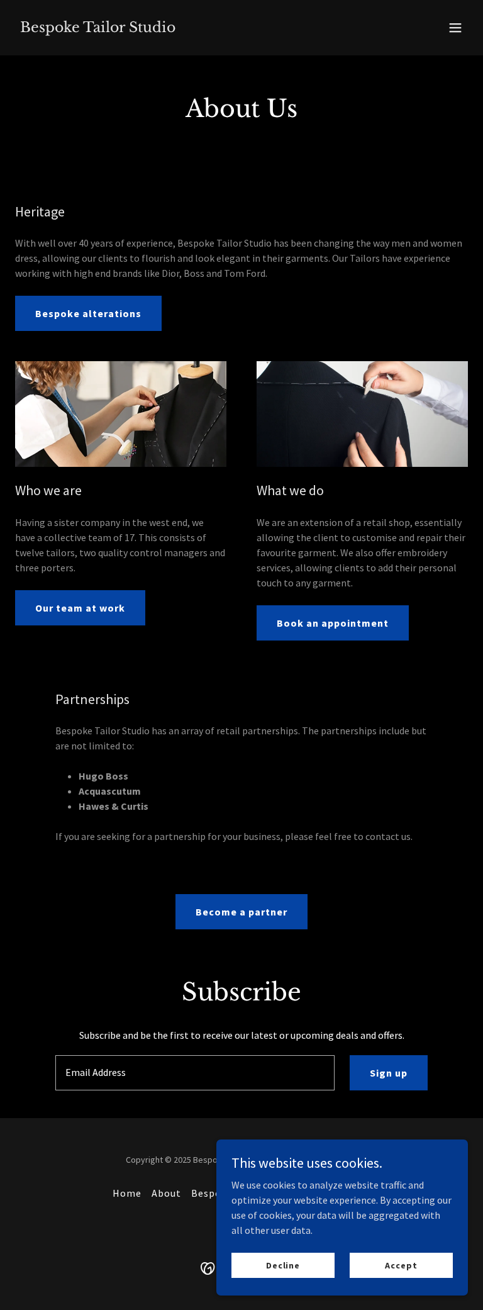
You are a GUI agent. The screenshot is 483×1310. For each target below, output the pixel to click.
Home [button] (127, 1193)
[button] (455, 27)
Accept (401, 1264)
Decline (283, 1264)
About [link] (166, 1193)
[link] (97, 28)
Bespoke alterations (88, 313)
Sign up (389, 1072)
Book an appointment (333, 623)
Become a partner (241, 911)
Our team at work (80, 608)
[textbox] (195, 1072)
